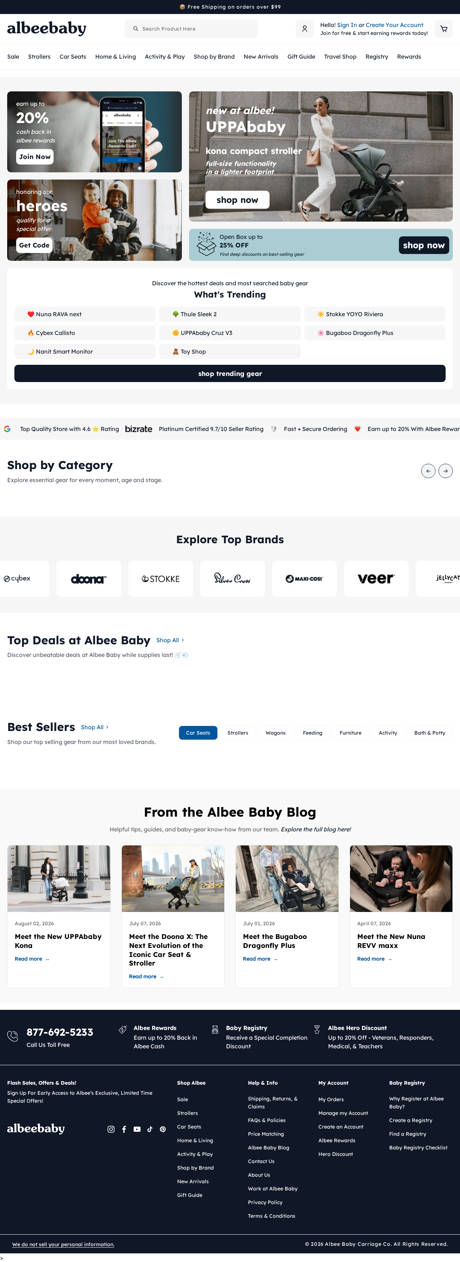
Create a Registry (410, 1120)
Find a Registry (407, 1134)
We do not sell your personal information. (63, 1244)
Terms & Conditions (271, 1216)
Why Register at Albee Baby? (416, 1102)
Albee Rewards (336, 1140)
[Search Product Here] (136, 29)
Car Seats (189, 1126)
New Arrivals (193, 1181)
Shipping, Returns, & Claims (273, 1102)
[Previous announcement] (10, 7)
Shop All (167, 640)
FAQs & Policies (267, 1120)
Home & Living (195, 1140)
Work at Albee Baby (273, 1188)
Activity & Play (195, 1154)
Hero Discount (335, 1154)
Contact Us (261, 1161)
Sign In (347, 24)
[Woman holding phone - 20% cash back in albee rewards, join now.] (94, 132)
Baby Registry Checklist (418, 1147)
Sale (182, 1099)
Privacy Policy (265, 1202)
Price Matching (266, 1134)
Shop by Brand (195, 1168)
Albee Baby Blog (268, 1147)
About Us (259, 1175)
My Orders (331, 1099)
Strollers (187, 1113)
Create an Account (340, 1126)
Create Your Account (394, 24)
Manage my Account (343, 1113)
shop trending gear (230, 373)
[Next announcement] (450, 7)
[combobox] (191, 28)
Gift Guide (189, 1195)
